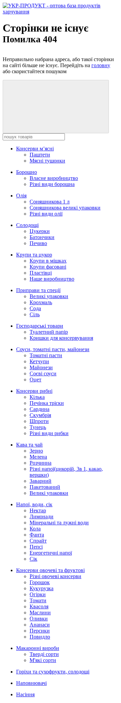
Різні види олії (46, 214)
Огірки (38, 594)
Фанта (37, 534)
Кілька (37, 397)
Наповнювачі (31, 683)
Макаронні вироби (37, 648)
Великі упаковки (49, 296)
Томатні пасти (46, 355)
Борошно (26, 172)
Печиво (38, 243)
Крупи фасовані (48, 267)
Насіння (25, 694)
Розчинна (40, 463)
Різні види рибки (49, 433)
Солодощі (27, 225)
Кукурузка (41, 588)
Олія (21, 195)
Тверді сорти (44, 654)
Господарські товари (39, 326)
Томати (38, 600)
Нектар (38, 510)
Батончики (42, 237)
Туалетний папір (49, 332)
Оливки (39, 618)
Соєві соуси (43, 373)
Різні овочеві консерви (55, 576)
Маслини (40, 612)
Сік (33, 559)
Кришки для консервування (61, 338)
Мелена (38, 457)
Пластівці (41, 273)
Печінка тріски (47, 403)
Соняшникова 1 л (50, 201)
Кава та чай (29, 445)
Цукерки (40, 231)
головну (100, 65)
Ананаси (40, 624)
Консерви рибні (34, 391)
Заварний (40, 481)
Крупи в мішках (48, 261)
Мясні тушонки (47, 160)
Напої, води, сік (34, 504)
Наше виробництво (52, 279)
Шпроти (39, 421)
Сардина (39, 409)
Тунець (38, 427)
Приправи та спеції (38, 290)
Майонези (41, 367)
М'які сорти (43, 660)
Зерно (36, 451)
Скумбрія (40, 415)
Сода (35, 308)
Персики (40, 631)
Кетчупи (39, 361)
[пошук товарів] (56, 106)
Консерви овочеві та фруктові (50, 570)
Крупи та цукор (34, 254)
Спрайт (38, 541)
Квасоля (39, 606)
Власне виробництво (54, 178)
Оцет (35, 379)
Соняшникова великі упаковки (65, 207)
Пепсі (36, 547)
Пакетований (45, 487)
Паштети (40, 154)
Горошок (40, 582)
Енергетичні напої (51, 553)
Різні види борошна (52, 184)
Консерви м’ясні (35, 148)
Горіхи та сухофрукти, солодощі (52, 671)
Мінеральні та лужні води (59, 522)
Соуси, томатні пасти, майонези (52, 349)
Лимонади (41, 516)
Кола (35, 528)
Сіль (35, 314)
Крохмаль (41, 302)
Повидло (40, 637)
